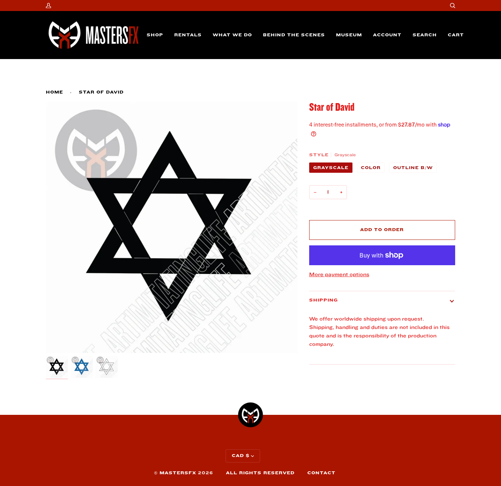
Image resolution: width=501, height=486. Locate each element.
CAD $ (240, 455)
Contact (321, 473)
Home (54, 92)
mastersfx (178, 473)
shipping (323, 300)
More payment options (339, 274)
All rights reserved (260, 473)
